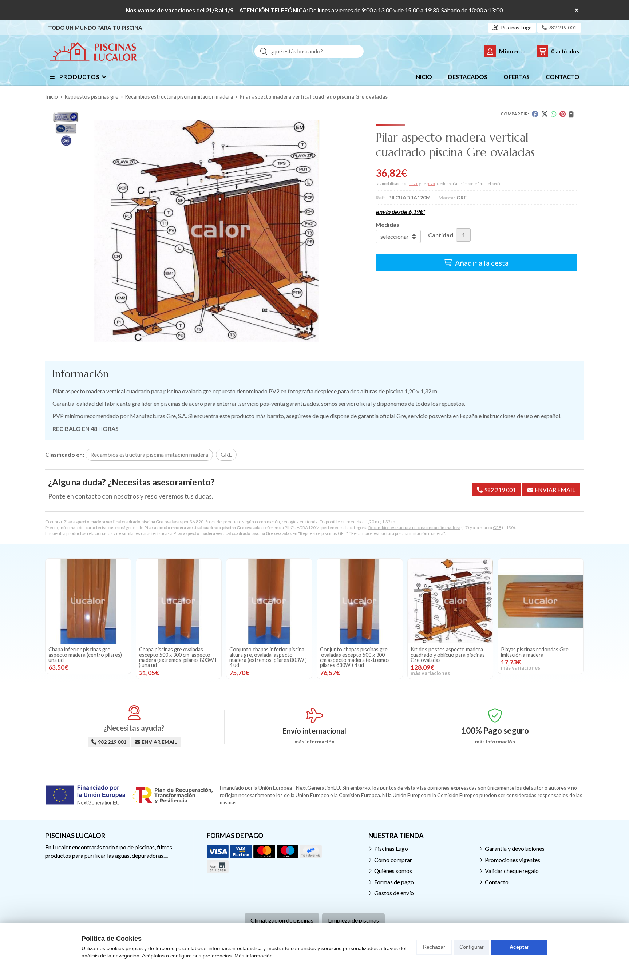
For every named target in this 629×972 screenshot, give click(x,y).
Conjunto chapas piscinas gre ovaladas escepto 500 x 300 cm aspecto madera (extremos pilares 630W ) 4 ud (355, 657)
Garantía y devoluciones (515, 848)
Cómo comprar (393, 859)
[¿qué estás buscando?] (309, 51)
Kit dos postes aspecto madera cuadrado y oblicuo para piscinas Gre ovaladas (448, 654)
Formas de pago (394, 881)
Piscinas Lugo (391, 848)
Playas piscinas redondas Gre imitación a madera (535, 652)
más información (314, 742)
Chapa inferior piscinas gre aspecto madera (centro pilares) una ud (85, 654)
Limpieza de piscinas (353, 920)
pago (431, 183)
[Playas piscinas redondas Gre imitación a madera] (540, 601)
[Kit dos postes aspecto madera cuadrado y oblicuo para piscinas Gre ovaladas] (450, 601)
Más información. (254, 956)
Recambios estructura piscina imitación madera (414, 527)
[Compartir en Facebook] (535, 114)
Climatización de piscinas (281, 920)
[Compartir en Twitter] (544, 114)
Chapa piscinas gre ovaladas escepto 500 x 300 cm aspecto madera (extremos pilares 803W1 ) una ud (178, 657)
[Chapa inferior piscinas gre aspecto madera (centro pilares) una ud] (88, 601)
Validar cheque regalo (512, 870)
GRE (497, 527)
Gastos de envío (394, 892)
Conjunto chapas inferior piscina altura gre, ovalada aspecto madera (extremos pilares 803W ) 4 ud (268, 657)
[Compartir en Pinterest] (562, 114)
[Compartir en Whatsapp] (554, 114)
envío (413, 183)
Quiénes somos (393, 870)
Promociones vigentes (512, 859)
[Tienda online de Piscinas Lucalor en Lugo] (93, 51)
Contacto (497, 881)
